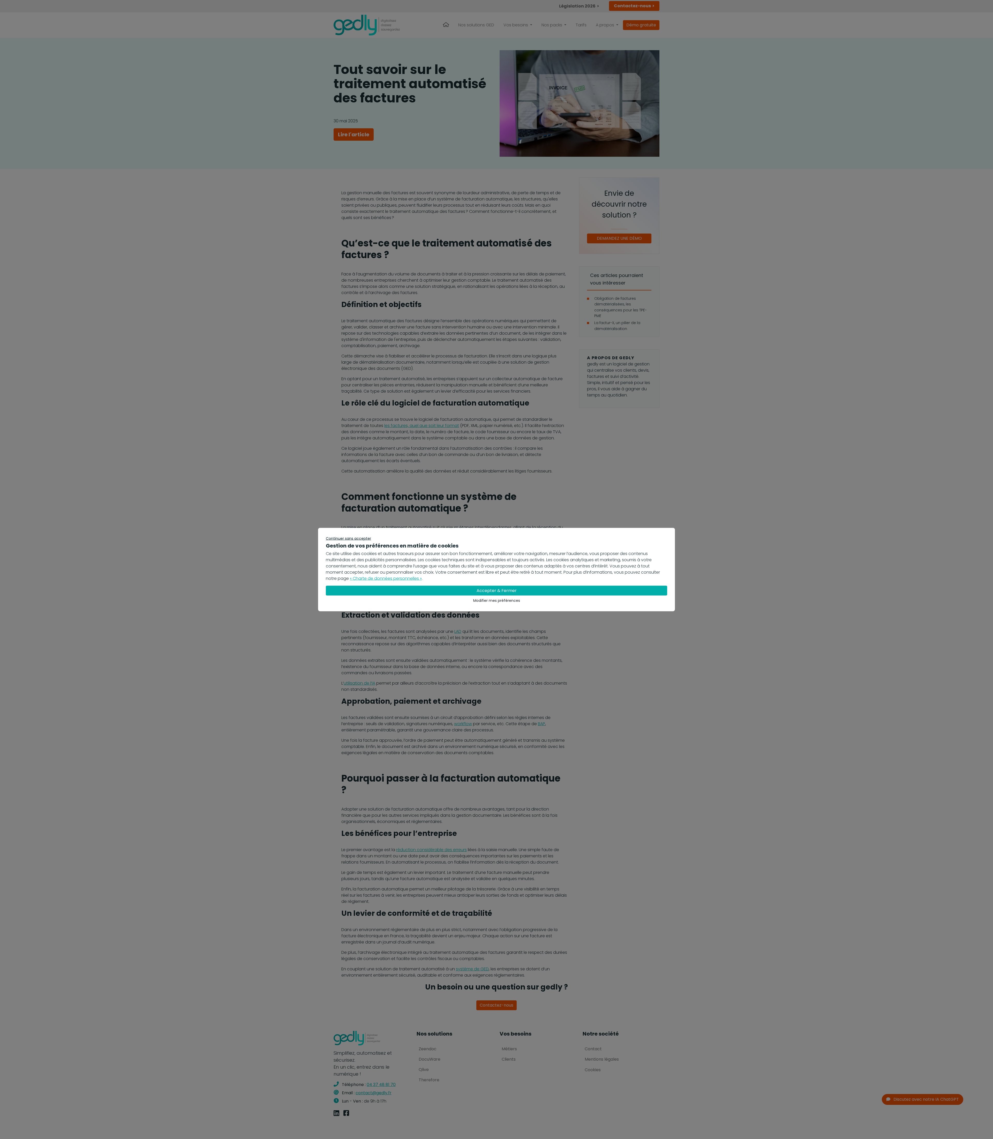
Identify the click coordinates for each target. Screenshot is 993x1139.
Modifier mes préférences (496, 600)
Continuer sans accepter (348, 538)
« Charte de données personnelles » (386, 578)
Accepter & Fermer (497, 591)
